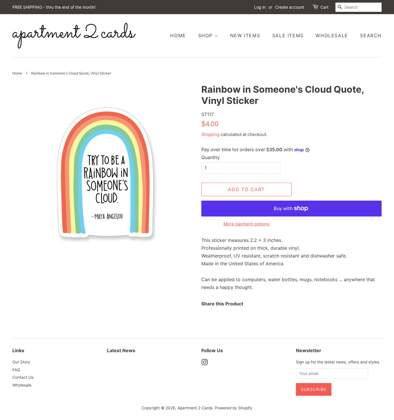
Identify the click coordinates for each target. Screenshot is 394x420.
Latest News (121, 350)
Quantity (210, 157)
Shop (206, 35)
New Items (245, 35)
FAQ (16, 369)
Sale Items (288, 35)
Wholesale (332, 35)
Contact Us (22, 377)
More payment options (246, 224)
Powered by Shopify (233, 408)
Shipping (210, 134)
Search (371, 35)
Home (178, 35)
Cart (324, 7)
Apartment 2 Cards (195, 408)
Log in (260, 7)
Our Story (21, 362)
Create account (289, 7)
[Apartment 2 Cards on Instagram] (204, 363)
